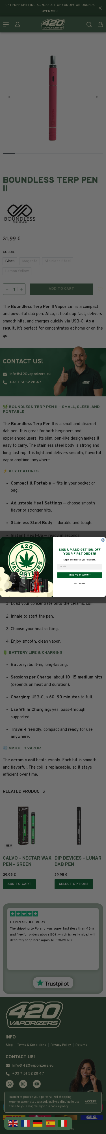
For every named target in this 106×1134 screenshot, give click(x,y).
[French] (26, 1123)
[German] (38, 1123)
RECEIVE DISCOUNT (79, 575)
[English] (13, 1123)
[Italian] (63, 1123)
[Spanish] (50, 1123)
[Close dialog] (103, 540)
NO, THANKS (79, 583)
